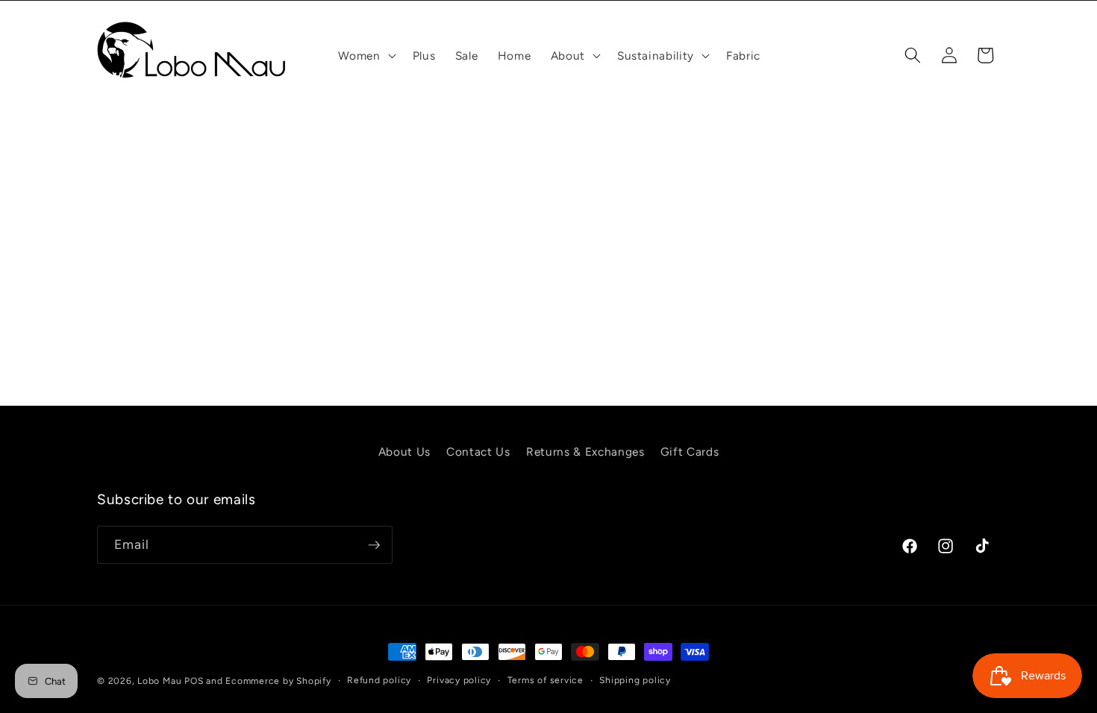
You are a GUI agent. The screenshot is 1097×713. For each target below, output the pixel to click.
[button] (365, 56)
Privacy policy (459, 680)
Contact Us (478, 452)
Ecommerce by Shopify (278, 681)
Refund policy (379, 680)
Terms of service (545, 680)
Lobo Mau (159, 681)
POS (193, 681)
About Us (404, 452)
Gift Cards (689, 452)
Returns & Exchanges (585, 452)
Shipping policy (635, 680)
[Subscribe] (374, 545)
